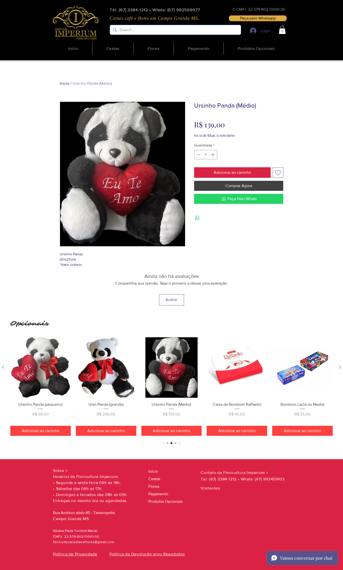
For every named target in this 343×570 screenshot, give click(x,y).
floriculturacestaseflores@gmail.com (84, 542)
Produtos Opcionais (165, 501)
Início (64, 83)
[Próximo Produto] (340, 367)
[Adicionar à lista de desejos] (278, 172)
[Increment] (213, 154)
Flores (153, 486)
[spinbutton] (205, 154)
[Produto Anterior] (3, 367)
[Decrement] (198, 154)
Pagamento (158, 494)
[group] (171, 386)
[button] (282, 30)
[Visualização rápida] (40, 367)
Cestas (154, 479)
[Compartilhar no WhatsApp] (197, 218)
